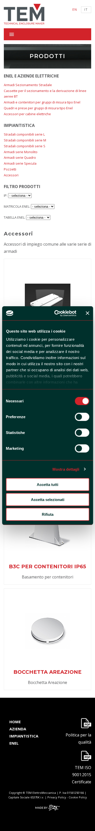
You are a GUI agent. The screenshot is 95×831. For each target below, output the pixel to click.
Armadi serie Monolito (20, 152)
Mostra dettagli (66, 469)
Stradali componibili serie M (25, 140)
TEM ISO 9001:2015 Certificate (81, 775)
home (15, 721)
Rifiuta (47, 514)
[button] (47, 34)
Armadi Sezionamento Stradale (28, 85)
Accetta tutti (47, 484)
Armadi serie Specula (20, 163)
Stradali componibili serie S (24, 146)
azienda (17, 728)
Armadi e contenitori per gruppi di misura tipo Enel (42, 102)
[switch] (82, 417)
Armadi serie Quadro (20, 157)
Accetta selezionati (47, 499)
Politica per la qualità (78, 738)
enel (13, 743)
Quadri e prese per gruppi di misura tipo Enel (38, 108)
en (74, 9)
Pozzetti (10, 169)
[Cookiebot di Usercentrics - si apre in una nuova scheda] (56, 313)
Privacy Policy (56, 797)
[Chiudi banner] (87, 313)
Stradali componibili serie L (24, 134)
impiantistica (23, 735)
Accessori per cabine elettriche (27, 114)
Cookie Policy (78, 797)
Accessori (11, 175)
